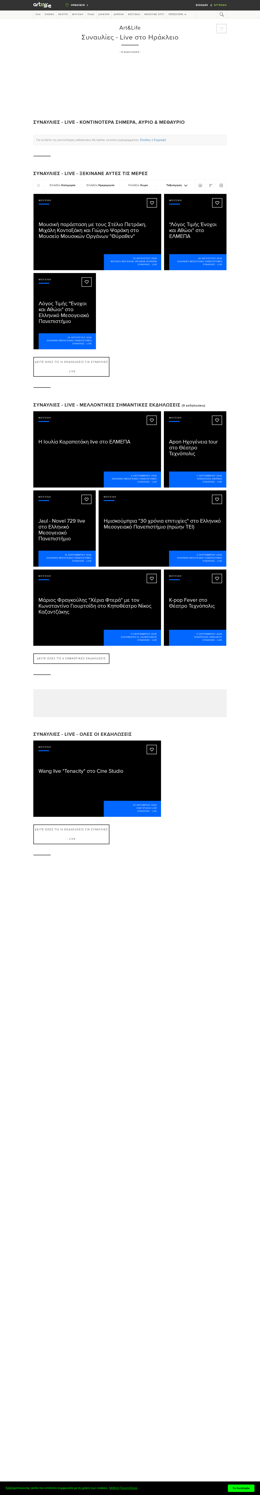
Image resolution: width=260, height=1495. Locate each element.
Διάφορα (104, 14)
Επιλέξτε (62, 185)
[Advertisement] (130, 85)
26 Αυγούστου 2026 (210, 258)
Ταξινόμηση (174, 185)
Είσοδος (202, 5)
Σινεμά (49, 14)
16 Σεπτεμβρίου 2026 (78, 555)
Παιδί (91, 14)
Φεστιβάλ (134, 14)
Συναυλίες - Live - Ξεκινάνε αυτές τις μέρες (90, 174)
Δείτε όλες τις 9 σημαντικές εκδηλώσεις (71, 658)
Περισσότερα (175, 14)
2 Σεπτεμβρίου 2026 (209, 555)
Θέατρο (63, 14)
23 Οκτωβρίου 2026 (145, 805)
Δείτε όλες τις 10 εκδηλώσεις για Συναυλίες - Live (71, 367)
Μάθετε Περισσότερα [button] (123, 1488)
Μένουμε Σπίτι (154, 14)
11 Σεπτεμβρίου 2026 (144, 634)
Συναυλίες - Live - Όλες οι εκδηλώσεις (82, 734)
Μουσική (78, 14)
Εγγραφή (220, 5)
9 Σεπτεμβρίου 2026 (209, 634)
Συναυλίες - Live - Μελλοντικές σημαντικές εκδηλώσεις (106, 405)
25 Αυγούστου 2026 (145, 258)
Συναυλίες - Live (147, 264)
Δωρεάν (119, 14)
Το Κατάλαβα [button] (241, 1488)
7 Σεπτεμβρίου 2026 (209, 476)
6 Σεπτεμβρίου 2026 (144, 476)
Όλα (38, 14)
